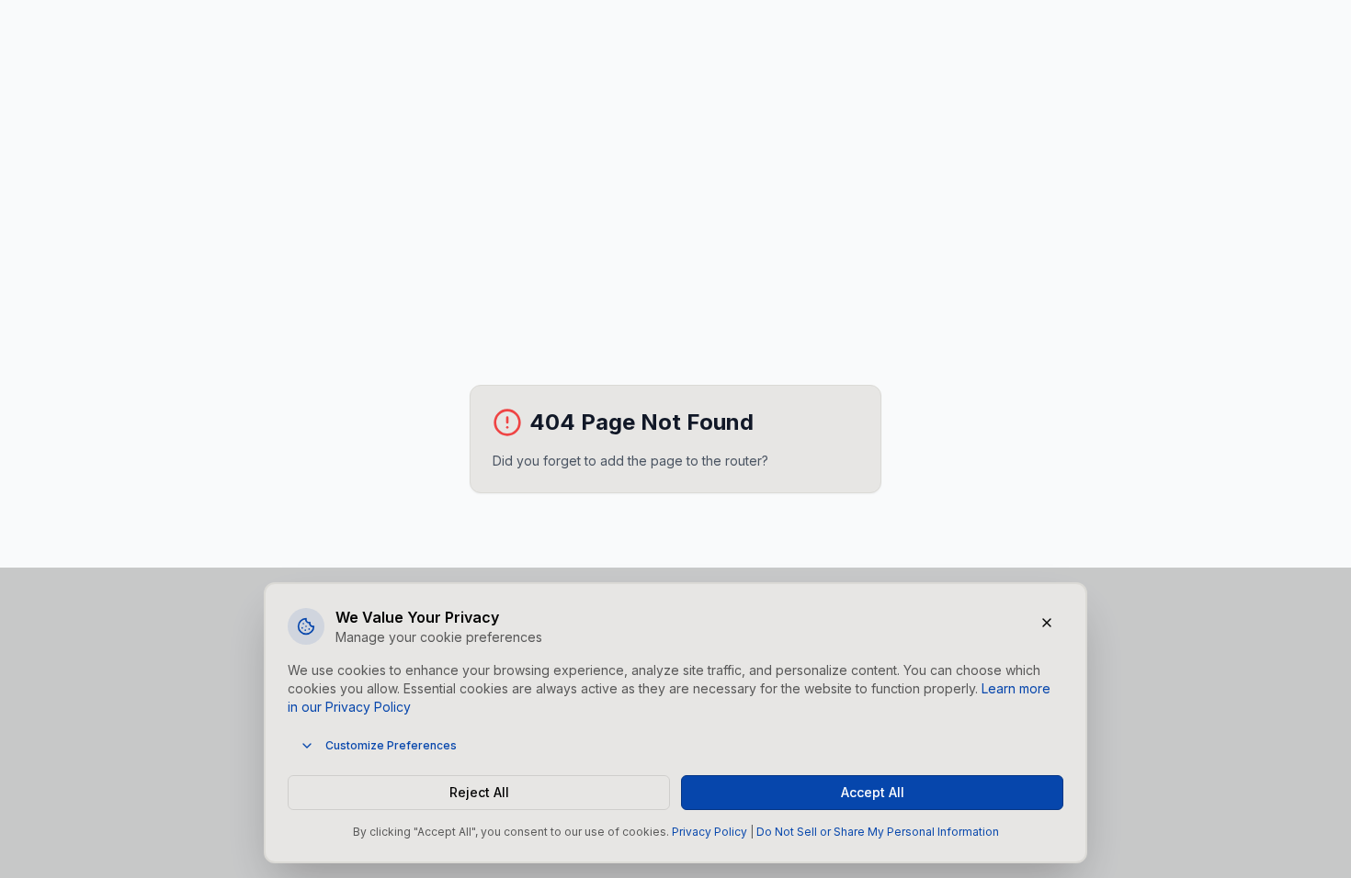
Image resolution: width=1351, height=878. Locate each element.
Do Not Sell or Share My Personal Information (877, 832)
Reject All (479, 792)
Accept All (872, 792)
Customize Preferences (391, 745)
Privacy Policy (709, 832)
